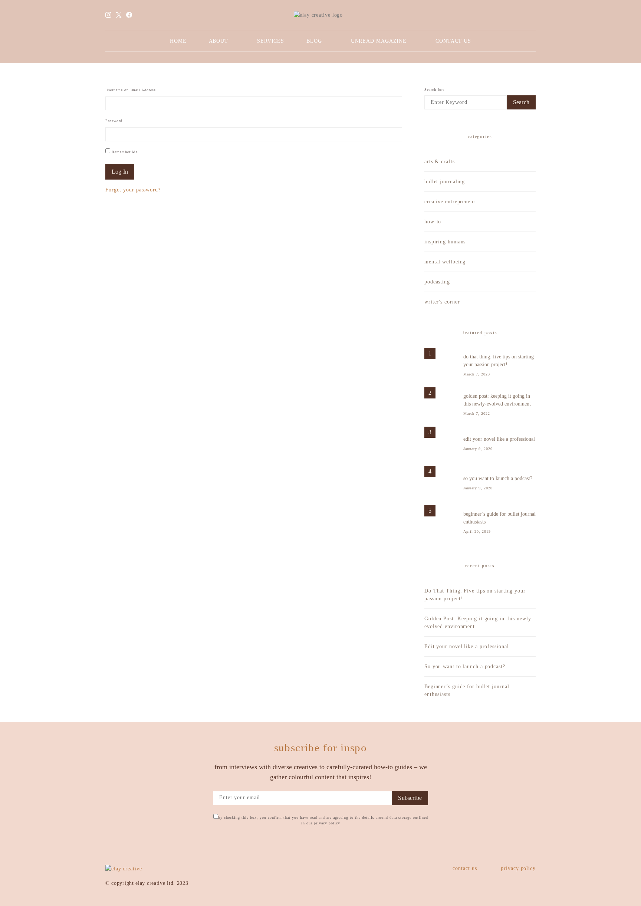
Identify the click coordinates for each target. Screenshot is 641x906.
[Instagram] (108, 15)
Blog (314, 41)
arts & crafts (439, 161)
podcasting (437, 282)
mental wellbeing (445, 262)
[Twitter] (119, 15)
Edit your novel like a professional (499, 439)
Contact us (453, 41)
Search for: (434, 90)
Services (270, 41)
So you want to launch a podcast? (497, 478)
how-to (432, 221)
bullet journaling (444, 181)
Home (178, 41)
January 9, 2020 (478, 449)
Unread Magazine (379, 41)
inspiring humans (445, 241)
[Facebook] (129, 15)
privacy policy (518, 868)
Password (113, 121)
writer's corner (442, 302)
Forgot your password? (133, 190)
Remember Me (124, 152)
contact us (465, 868)
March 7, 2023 (476, 374)
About (219, 41)
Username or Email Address (130, 90)
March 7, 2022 (476, 413)
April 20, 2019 (477, 531)
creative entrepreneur (450, 201)
